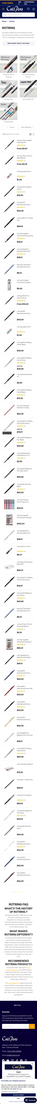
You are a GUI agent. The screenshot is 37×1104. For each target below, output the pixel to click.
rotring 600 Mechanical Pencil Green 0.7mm (23, 703)
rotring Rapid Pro (14, 983)
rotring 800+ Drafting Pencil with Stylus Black (24, 578)
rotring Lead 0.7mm (24, 327)
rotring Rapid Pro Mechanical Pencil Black (23, 250)
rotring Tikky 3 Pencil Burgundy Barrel (24, 625)
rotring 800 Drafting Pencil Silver (24, 749)
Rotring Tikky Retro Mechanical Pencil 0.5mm (24, 609)
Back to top (17, 1005)
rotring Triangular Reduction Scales (23, 406)
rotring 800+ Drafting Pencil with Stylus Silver (24, 422)
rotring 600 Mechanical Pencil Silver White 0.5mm (24, 843)
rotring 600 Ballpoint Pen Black (24, 438)
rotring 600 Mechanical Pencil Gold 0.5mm (23, 718)
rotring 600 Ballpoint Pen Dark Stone (24, 470)
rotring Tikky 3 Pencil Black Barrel (24, 157)
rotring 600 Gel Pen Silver (24, 827)
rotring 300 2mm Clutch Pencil (23, 297)
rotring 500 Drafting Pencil (24, 188)
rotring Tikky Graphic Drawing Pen (24, 141)
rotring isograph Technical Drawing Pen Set (25, 641)
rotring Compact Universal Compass (24, 281)
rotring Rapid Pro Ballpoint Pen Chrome (25, 734)
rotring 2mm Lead (23, 546)
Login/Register (29, 3)
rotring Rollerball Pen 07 (24, 375)
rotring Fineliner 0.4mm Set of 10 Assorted (23, 501)
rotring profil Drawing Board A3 (24, 563)
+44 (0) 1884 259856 (14, 1051)
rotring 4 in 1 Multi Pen (25, 780)
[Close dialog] (32, 1064)
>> (22, 892)
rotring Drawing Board (25, 764)
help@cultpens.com (13, 1055)
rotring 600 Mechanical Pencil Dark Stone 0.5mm (23, 203)
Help (19, 3)
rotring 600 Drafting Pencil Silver (24, 359)
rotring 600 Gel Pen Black (24, 485)
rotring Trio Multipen (24, 795)
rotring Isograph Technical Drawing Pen (25, 234)
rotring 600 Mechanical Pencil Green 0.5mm (23, 312)
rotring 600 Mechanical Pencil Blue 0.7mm (23, 858)
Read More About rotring (18, 43)
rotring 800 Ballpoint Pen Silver (24, 812)
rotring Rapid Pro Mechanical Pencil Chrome (23, 532)
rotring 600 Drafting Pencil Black (24, 343)
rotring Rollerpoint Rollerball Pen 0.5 (23, 454)
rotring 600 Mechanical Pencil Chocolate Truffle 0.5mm (23, 874)
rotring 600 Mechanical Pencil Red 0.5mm (25, 687)
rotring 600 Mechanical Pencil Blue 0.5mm (23, 672)
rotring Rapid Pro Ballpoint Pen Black (24, 656)
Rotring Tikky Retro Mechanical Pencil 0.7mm (24, 266)
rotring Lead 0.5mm (24, 171)
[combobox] (18, 15)
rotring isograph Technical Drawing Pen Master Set (25, 516)
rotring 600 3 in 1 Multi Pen (25, 219)
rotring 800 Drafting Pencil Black (24, 391)
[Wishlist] (28, 9)
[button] (33, 9)
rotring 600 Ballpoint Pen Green (24, 594)
